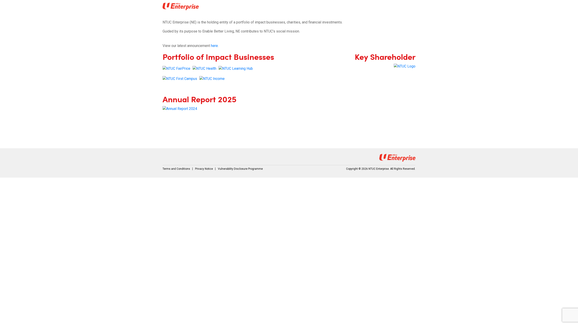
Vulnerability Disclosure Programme (240, 168)
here (214, 46)
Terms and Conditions (176, 168)
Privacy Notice (204, 168)
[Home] (181, 6)
